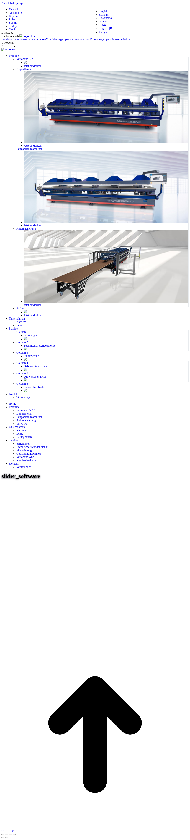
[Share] (6, 834)
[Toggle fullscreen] (10, 834)
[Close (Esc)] (2, 834)
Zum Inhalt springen (13, 3)
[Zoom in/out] (14, 834)
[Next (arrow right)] (6, 837)
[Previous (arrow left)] (2, 837)
